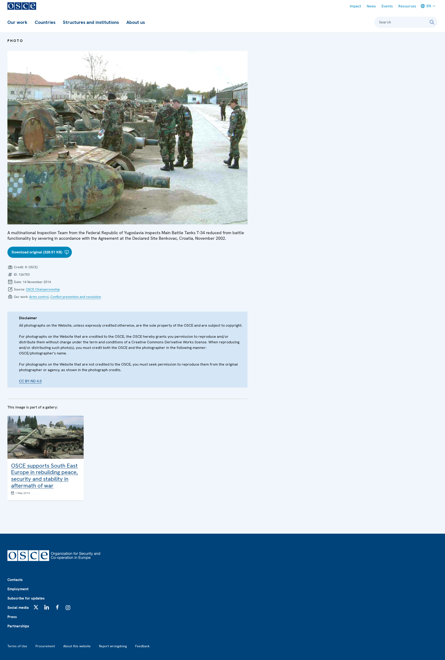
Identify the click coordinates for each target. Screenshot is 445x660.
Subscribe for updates (26, 598)
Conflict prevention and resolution (75, 297)
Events (387, 6)
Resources (407, 6)
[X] (35, 607)
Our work (17, 22)
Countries (45, 22)
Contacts (15, 579)
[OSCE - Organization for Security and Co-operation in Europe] (21, 6)
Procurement (45, 646)
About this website (77, 646)
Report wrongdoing (113, 646)
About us (135, 22)
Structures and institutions (91, 22)
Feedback (142, 646)
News (371, 6)
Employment (18, 589)
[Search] (432, 22)
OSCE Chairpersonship (43, 289)
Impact (355, 6)
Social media (18, 607)
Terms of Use (17, 646)
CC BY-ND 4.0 (30, 381)
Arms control (39, 297)
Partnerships (18, 626)
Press (12, 616)
